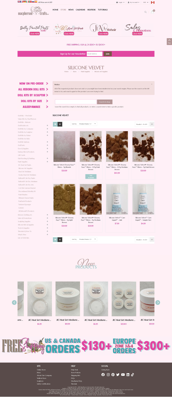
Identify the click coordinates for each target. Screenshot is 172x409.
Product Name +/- (85, 124)
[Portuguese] (30, 1)
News (39, 373)
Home (66, 71)
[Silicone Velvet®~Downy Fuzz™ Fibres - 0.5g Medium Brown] (117, 146)
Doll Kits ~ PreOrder (25, 116)
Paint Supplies (85, 71)
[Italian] (27, 1)
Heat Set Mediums (24, 172)
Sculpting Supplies (24, 221)
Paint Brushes (22, 195)
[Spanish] (35, 1)
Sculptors (40, 381)
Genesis (21, 208)
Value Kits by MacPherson (27, 119)
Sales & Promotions (25, 218)
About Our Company (44, 375)
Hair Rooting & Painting (26, 158)
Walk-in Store (41, 378)
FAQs (73, 378)
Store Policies (76, 373)
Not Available (91, 177)
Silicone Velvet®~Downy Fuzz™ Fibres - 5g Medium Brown (90, 220)
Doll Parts (21, 145)
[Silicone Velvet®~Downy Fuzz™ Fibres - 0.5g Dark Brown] (91, 146)
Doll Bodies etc (23, 126)
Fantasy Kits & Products (26, 152)
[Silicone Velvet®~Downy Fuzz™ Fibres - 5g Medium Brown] (91, 199)
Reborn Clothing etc (25, 215)
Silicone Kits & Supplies (26, 225)
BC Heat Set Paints (24, 165)
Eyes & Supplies (23, 149)
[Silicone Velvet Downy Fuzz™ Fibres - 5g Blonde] (64, 146)
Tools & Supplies (23, 228)
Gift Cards (21, 155)
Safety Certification (43, 384)
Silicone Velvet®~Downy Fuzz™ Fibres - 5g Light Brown (64, 220)
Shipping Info (75, 375)
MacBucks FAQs (76, 381)
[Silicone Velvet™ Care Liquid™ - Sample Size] (143, 199)
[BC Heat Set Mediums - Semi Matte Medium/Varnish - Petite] (86, 298)
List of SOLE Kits (23, 238)
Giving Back (105, 370)
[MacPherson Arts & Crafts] (33, 13)
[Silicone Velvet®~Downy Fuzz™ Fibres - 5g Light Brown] (64, 199)
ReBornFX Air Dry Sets (26, 185)
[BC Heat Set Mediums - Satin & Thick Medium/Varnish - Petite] (30, 298)
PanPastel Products (25, 201)
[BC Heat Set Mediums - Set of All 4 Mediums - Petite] (114, 298)
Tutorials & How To (24, 231)
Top (169, 43)
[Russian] (33, 1)
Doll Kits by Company (25, 129)
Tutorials (74, 384)
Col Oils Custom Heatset (27, 188)
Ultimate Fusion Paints (26, 198)
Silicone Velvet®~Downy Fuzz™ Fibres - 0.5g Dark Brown (91, 167)
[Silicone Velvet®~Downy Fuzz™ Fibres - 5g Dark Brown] (143, 146)
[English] (19, 1)
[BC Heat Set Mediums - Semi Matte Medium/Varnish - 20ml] (58, 298)
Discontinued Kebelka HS (27, 191)
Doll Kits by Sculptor (25, 132)
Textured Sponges (24, 205)
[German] (24, 1)
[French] (21, 1)
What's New (22, 235)
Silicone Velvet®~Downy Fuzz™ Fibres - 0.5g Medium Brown (117, 167)
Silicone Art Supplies (101, 71)
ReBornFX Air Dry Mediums (27, 182)
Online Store (41, 370)
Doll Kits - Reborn (24, 122)
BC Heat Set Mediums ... (30, 320)
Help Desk (74, 370)
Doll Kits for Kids (24, 139)
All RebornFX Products (26, 211)
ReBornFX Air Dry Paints (26, 178)
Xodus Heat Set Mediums (27, 175)
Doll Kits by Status (24, 135)
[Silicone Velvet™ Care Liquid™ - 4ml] (117, 199)
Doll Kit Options (23, 142)
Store (74, 71)
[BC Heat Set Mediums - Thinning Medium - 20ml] (142, 298)
